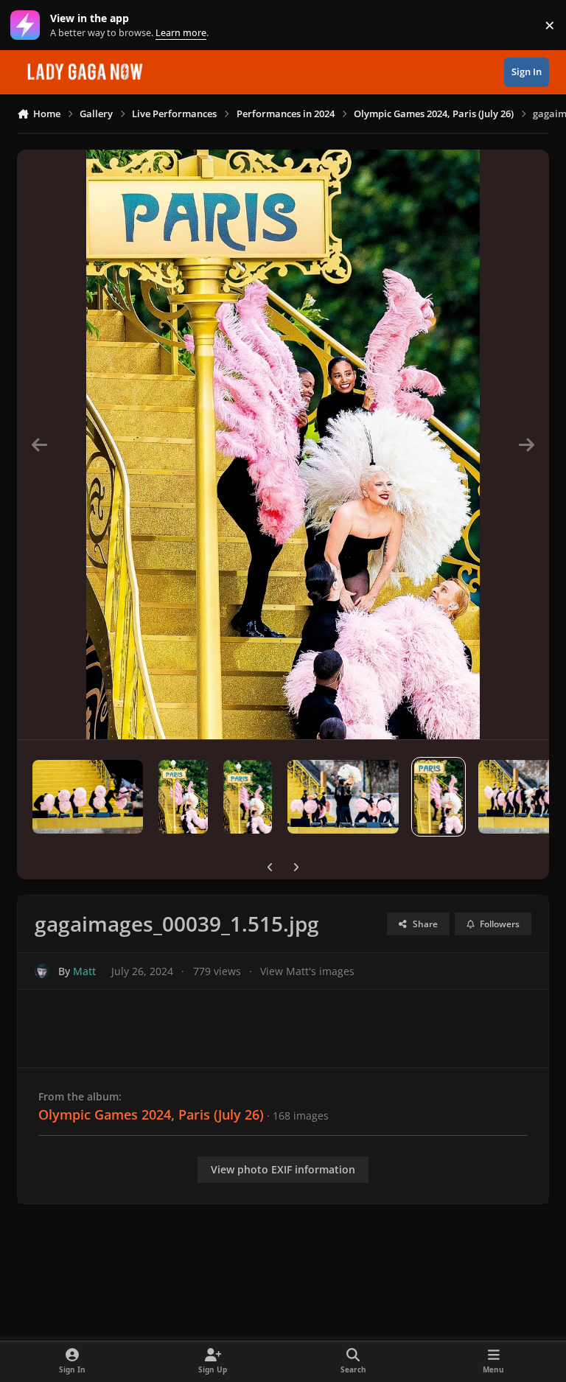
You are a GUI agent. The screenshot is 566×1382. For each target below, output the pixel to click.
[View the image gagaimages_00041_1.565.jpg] (248, 797)
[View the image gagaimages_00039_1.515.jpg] (439, 797)
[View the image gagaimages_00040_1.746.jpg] (342, 797)
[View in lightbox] (282, 444)
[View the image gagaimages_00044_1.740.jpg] (87, 797)
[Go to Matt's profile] (42, 971)
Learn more (28, 25)
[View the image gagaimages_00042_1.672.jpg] (183, 797)
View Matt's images (307, 971)
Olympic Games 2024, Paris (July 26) (151, 1114)
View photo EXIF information (283, 1169)
